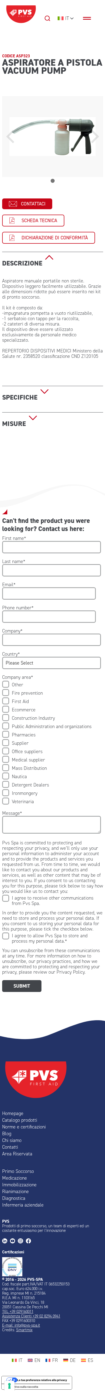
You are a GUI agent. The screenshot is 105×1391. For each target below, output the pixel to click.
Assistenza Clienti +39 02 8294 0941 (31, 1316)
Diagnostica (13, 1198)
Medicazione (14, 1178)
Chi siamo (12, 1140)
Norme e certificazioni (24, 1127)
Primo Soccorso (18, 1171)
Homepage (12, 1113)
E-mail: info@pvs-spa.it (21, 1325)
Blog (6, 1133)
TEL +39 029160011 (17, 1311)
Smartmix (24, 1330)
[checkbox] (51, 743)
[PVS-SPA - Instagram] (22, 1241)
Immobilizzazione (19, 1185)
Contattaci (33, 204)
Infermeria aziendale (23, 1205)
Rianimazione (15, 1191)
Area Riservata (17, 1154)
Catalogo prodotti (19, 1120)
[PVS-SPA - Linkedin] (6, 1241)
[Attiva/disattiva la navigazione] (89, 18)
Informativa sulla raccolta (21, 1386)
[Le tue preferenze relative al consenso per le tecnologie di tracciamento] (9, 1386)
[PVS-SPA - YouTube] (14, 1241)
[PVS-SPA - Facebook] (30, 1241)
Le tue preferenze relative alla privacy (42, 1380)
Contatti (10, 1147)
